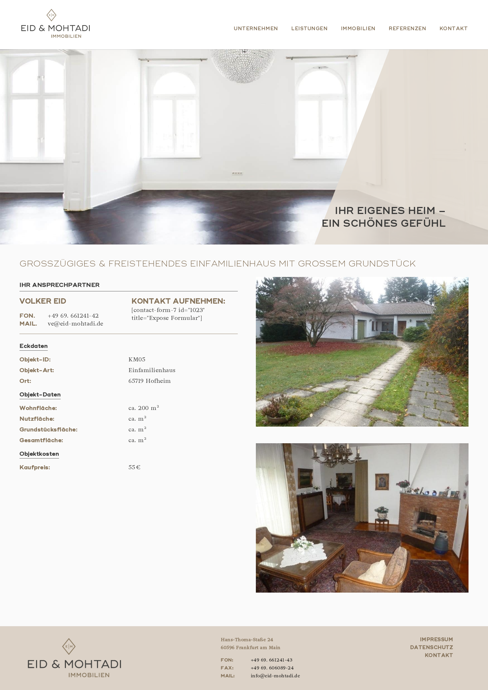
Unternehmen (256, 29)
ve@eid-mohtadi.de (75, 324)
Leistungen (309, 29)
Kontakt (453, 29)
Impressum (436, 639)
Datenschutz (431, 647)
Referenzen (407, 29)
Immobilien (358, 29)
